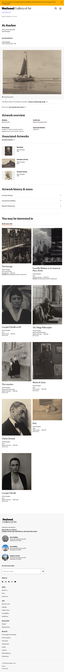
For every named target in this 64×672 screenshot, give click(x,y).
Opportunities (6, 627)
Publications (5, 656)
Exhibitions (5, 616)
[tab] (7, 224)
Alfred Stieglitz (6, 42)
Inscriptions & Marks (9, 201)
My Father (20, 147)
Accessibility (5, 613)
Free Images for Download (9, 634)
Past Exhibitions (6, 653)
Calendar (4, 607)
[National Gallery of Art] (32, 520)
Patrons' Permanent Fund (40, 122)
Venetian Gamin (22, 172)
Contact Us (5, 596)
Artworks (8, 16)
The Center (5, 641)
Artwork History (7, 195)
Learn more (7, 3)
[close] (61, 2)
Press (3, 593)
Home (3, 16)
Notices (3, 666)
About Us (4, 590)
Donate (4, 624)
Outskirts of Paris (22, 159)
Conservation (5, 644)
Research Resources (8, 206)
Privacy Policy (5, 668)
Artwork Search (6, 637)
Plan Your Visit (6, 604)
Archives (4, 650)
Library (4, 647)
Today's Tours (5, 610)
